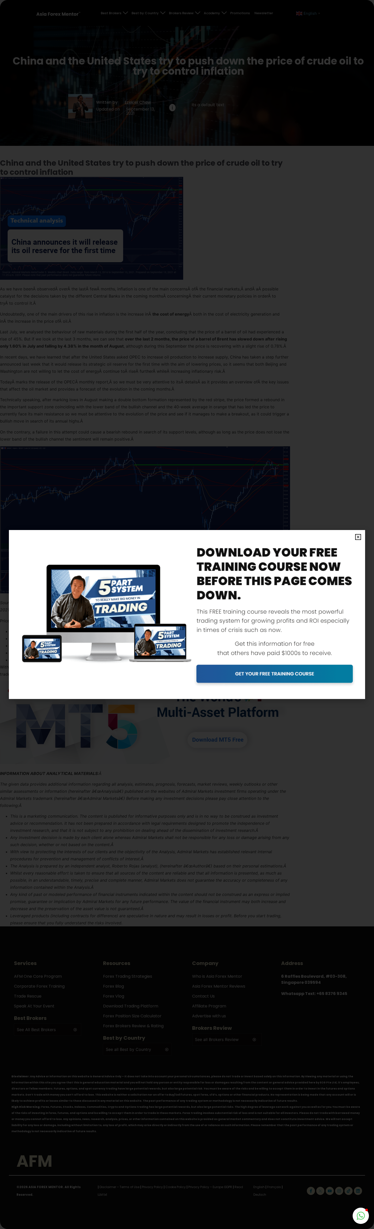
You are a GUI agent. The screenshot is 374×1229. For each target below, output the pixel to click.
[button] (358, 537)
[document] (187, 614)
